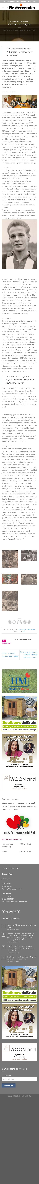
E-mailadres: (6, 1075)
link (24, 631)
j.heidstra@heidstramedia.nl (16, 902)
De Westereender (29, 30)
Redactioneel (24, 21)
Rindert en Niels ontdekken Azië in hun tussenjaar (21, 926)
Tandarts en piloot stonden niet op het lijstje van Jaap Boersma (21, 958)
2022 (11, 21)
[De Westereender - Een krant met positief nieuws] (21, 6)
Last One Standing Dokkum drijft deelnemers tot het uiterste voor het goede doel (21, 948)
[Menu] (3, 6)
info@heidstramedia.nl (13, 889)
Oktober (16, 21)
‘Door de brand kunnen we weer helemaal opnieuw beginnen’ (28, 654)
